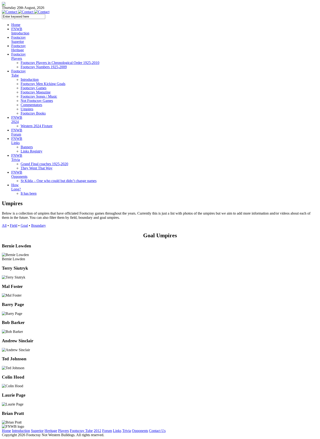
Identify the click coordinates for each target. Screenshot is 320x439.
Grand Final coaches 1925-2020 (44, 164)
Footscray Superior (18, 39)
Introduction (30, 80)
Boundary (38, 225)
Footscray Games (33, 88)
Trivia (126, 431)
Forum (107, 431)
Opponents (140, 431)
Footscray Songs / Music (39, 96)
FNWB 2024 (16, 119)
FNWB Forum (16, 132)
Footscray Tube (18, 73)
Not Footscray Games (37, 101)
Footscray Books (33, 113)
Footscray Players (18, 56)
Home (15, 25)
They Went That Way (36, 168)
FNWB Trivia (16, 157)
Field (13, 225)
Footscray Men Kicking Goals (43, 84)
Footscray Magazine (36, 92)
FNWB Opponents (19, 174)
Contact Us (157, 431)
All (4, 225)
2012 (97, 431)
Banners (27, 147)
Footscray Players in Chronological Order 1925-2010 (60, 63)
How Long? (16, 187)
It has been (29, 193)
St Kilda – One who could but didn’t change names (59, 181)
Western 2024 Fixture (36, 126)
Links (117, 431)
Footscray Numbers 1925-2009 (44, 67)
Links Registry (31, 151)
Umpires (27, 109)
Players (63, 431)
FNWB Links (16, 141)
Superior (37, 431)
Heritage (51, 431)
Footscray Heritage (18, 48)
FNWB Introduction (20, 31)
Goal (24, 225)
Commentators (31, 105)
